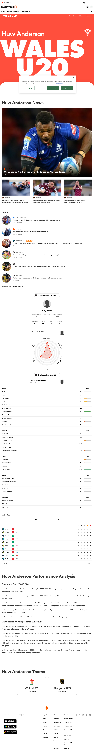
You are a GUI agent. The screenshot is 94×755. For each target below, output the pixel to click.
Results (45, 726)
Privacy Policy (68, 718)
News (3, 12)
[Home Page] (9, 7)
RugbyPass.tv (58, 722)
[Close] (73, 78)
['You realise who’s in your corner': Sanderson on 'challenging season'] (16, 193)
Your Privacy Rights (28, 88)
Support (66, 739)
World (55, 741)
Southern (56, 737)
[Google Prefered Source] (17, 732)
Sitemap (45, 737)
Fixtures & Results (13, 12)
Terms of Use (68, 722)
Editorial (66, 748)
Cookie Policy (68, 726)
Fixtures (45, 722)
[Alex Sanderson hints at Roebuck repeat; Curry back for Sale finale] (47, 193)
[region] (47, 84)
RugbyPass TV (25, 12)
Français (56, 748)
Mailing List (57, 726)
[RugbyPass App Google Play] (17, 727)
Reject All (53, 88)
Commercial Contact (68, 744)
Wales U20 (10, 15)
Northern (56, 733)
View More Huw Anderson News (11, 286)
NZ (54, 745)
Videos (45, 733)
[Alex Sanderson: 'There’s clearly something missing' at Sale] (78, 193)
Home (44, 718)
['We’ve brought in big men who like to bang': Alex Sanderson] (47, 142)
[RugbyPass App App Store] (17, 721)
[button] (92, 12)
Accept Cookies (67, 88)
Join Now (56, 718)
